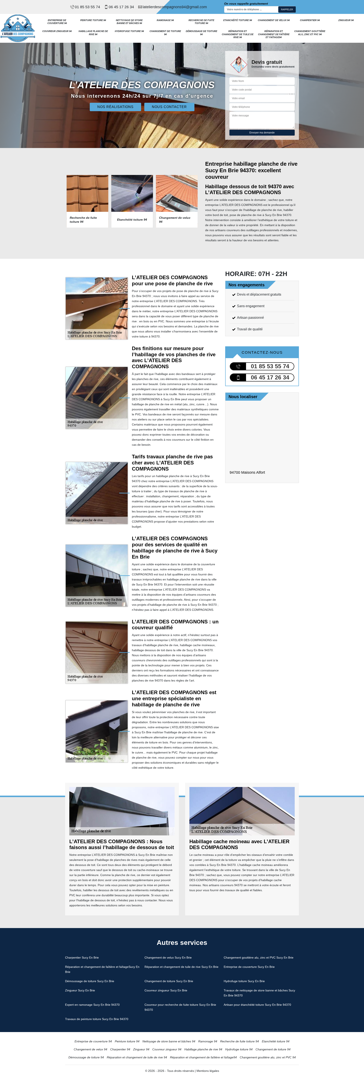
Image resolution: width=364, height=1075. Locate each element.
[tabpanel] (86, 201)
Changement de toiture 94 (165, 32)
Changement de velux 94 (274, 20)
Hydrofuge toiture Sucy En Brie (244, 981)
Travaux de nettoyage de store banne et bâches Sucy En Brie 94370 (259, 993)
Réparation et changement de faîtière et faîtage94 (273, 34)
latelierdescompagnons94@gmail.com (175, 7)
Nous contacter (169, 107)
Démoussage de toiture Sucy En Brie (89, 981)
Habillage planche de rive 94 (93, 32)
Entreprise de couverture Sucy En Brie (249, 966)
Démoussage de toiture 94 (201, 32)
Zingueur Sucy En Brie (80, 990)
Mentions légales (208, 1070)
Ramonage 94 (165, 20)
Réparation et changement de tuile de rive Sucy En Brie (181, 966)
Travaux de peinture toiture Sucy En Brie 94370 (96, 1019)
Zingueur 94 (346, 20)
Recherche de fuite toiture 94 (201, 21)
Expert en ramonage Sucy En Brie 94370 (92, 1004)
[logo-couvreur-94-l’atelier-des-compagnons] (18, 28)
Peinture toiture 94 (93, 20)
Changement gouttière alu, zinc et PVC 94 (309, 32)
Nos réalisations (115, 107)
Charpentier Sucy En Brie (82, 957)
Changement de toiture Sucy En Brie (169, 981)
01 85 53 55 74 (87, 7)
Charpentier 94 (310, 20)
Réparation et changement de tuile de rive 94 (237, 34)
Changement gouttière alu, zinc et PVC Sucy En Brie (258, 957)
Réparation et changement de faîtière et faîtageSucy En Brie (102, 969)
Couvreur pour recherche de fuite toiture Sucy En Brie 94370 (180, 1007)
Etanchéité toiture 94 (237, 20)
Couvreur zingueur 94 (57, 31)
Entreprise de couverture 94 (57, 21)
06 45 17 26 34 (121, 7)
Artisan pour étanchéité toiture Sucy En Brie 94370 (257, 1004)
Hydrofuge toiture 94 (129, 31)
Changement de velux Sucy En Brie (168, 957)
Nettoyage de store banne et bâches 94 (129, 21)
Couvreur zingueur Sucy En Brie (166, 990)
